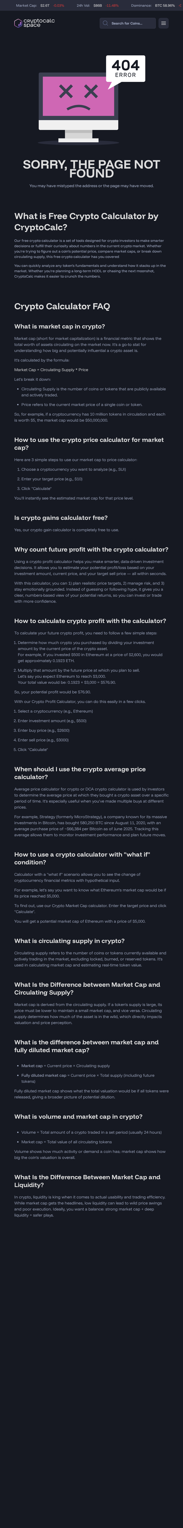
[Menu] (163, 23)
